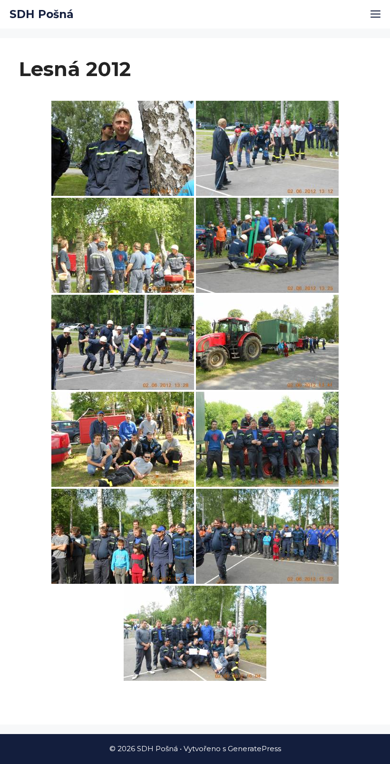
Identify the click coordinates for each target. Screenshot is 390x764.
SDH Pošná (42, 14)
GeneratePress (254, 748)
